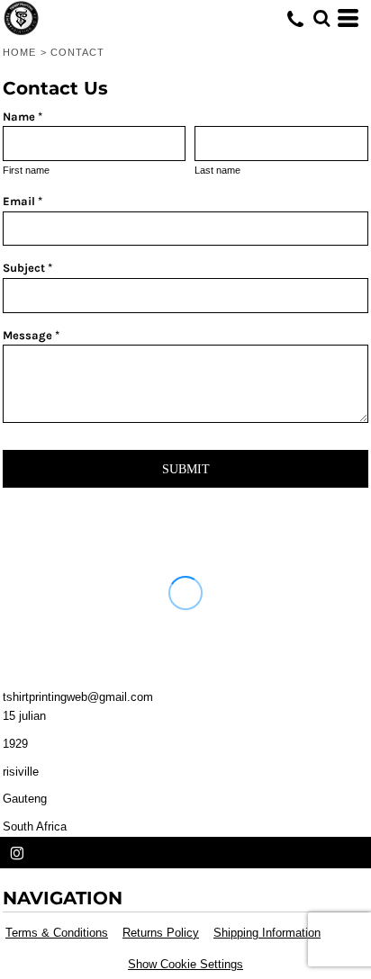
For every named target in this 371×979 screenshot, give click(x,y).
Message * (31, 335)
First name (26, 170)
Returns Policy (160, 932)
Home (19, 52)
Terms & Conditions (56, 932)
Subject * (27, 267)
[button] (321, 18)
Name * (22, 116)
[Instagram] (17, 854)
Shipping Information (267, 932)
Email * (22, 201)
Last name (217, 170)
